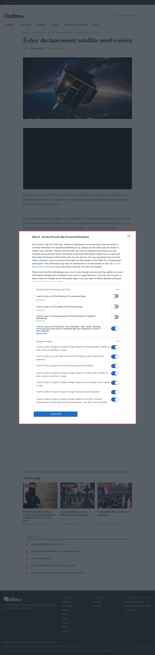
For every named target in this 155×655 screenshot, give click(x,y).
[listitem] (77, 289)
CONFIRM (55, 414)
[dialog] (77, 327)
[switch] (115, 296)
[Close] (130, 237)
